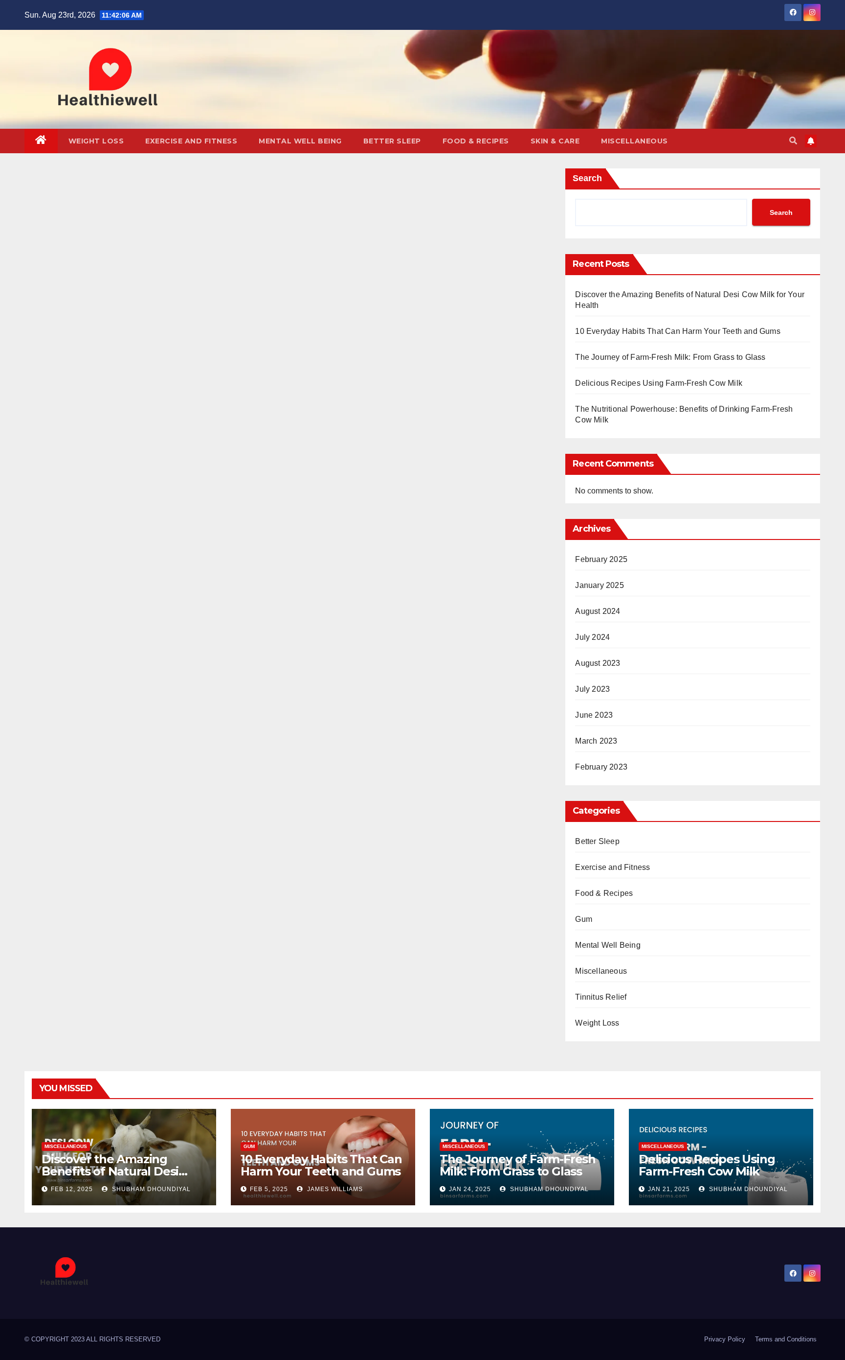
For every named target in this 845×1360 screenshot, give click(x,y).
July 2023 (592, 689)
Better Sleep (392, 141)
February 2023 (601, 767)
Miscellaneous (634, 141)
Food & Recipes (476, 141)
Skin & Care (555, 141)
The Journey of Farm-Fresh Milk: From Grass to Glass (670, 357)
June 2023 (594, 715)
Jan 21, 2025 (669, 1189)
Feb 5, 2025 (269, 1189)
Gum (583, 919)
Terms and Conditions (786, 1339)
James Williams (334, 1189)
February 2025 (601, 559)
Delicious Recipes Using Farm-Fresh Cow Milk (658, 383)
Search (587, 178)
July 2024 (592, 637)
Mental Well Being (300, 141)
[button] (793, 141)
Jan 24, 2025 (470, 1189)
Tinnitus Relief (600, 997)
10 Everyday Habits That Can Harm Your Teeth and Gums (677, 331)
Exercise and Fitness (191, 141)
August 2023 (597, 663)
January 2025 (599, 585)
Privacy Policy (724, 1339)
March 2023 (596, 741)
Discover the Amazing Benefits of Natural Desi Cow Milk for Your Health (113, 1171)
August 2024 (597, 611)
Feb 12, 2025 (72, 1189)
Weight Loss (96, 141)
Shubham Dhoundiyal (150, 1189)
